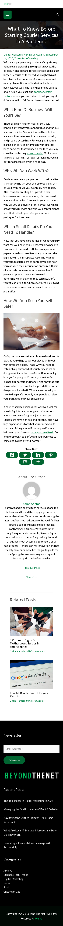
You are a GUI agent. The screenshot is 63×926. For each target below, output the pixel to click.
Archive (8, 870)
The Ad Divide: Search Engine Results (29, 694)
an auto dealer (35, 153)
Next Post (31, 577)
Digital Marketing (13, 54)
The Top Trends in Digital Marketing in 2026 (28, 800)
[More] (38, 462)
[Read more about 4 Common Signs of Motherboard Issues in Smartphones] (31, 621)
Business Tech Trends (16, 874)
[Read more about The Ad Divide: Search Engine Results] (31, 674)
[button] (57, 14)
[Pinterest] (51, 455)
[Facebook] (12, 455)
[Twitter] (25, 455)
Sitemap (37, 918)
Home (7, 883)
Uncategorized (12, 891)
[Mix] (25, 462)
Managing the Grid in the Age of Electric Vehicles (31, 809)
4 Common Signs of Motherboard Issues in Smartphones (25, 643)
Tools (7, 887)
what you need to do (42, 432)
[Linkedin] (38, 455)
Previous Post (31, 567)
